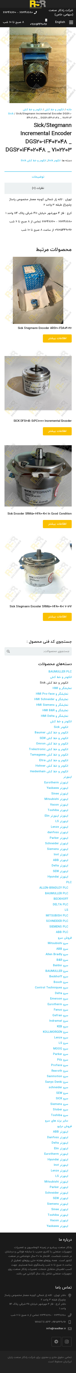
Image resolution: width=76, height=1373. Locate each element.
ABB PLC (62, 932)
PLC (69, 882)
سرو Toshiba (59, 1115)
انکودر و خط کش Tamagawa (49, 755)
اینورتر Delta (60, 866)
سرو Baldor (60, 966)
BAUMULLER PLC (60, 672)
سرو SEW (62, 1093)
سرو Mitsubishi (58, 943)
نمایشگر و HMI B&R (55, 710)
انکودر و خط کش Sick (33, 160)
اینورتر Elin (61, 1149)
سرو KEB (62, 1027)
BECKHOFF (61, 899)
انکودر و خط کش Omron (52, 744)
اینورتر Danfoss (57, 1137)
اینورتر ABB (60, 860)
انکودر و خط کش (54, 109)
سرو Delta (61, 993)
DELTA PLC (60, 905)
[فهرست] (71, 22)
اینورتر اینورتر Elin (56, 816)
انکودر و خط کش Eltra (53, 760)
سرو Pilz (62, 1060)
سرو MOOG (60, 1049)
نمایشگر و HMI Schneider (51, 699)
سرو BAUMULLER (56, 971)
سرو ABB (62, 949)
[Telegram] (56, 1342)
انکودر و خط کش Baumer (51, 733)
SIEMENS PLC (58, 927)
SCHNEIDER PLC (57, 921)
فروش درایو (64, 1126)
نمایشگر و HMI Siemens (52, 705)
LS (66, 910)
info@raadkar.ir (56, 1328)
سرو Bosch (61, 982)
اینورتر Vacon (59, 805)
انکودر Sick (54, 160)
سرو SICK (62, 1099)
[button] (6, 33)
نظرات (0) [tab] (38, 188)
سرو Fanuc (61, 1010)
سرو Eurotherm (58, 1004)
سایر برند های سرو (56, 1121)
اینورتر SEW (60, 871)
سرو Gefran (60, 1016)
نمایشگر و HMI (62, 688)
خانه (69, 109)
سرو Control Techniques (51, 988)
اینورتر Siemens (57, 849)
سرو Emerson (59, 999)
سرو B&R (62, 960)
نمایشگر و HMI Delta (54, 716)
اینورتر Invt (61, 855)
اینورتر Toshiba (58, 810)
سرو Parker (60, 1054)
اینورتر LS (61, 821)
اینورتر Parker (59, 838)
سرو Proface (59, 1065)
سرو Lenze (61, 1038)
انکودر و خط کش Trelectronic (48, 749)
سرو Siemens (59, 1104)
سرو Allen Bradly (57, 954)
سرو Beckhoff (58, 977)
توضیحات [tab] (38, 177)
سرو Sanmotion (57, 1076)
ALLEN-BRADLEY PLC (53, 888)
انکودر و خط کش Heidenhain (49, 772)
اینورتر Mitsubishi (56, 799)
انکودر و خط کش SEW (54, 738)
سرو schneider (58, 1087)
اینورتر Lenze (59, 827)
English (60, 22)
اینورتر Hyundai (58, 877)
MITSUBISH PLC (57, 916)
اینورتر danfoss (57, 832)
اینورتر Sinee (59, 794)
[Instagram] (67, 1342)
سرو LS (63, 1043)
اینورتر (67, 777)
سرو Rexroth (59, 1071)
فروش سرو (65, 938)
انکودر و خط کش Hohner (51, 766)
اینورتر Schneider (56, 844)
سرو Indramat (58, 1021)
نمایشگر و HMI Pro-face (52, 694)
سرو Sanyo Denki (56, 1082)
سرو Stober (60, 1110)
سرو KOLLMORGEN (55, 1032)
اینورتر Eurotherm (56, 783)
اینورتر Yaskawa (57, 788)
